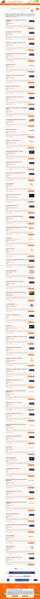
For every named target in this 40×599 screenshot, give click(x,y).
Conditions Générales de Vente (32, 588)
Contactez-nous (4, 585)
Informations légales (31, 585)
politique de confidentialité (10, 592)
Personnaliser (15, 596)
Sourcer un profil (4, 4)
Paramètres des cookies (31, 586)
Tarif (31, 4)
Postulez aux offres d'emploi (20, 8)
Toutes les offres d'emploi (18, 586)
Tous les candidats (17, 585)
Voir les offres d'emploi (19, 4)
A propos (35, 4)
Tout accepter (25, 596)
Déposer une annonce (12, 4)
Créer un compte (36, 2)
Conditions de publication (32, 587)
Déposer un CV (26, 4)
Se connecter (31, 2)
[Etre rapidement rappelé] (37, 9)
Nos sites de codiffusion (5, 588)
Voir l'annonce (31, 28)
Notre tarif (3, 587)
